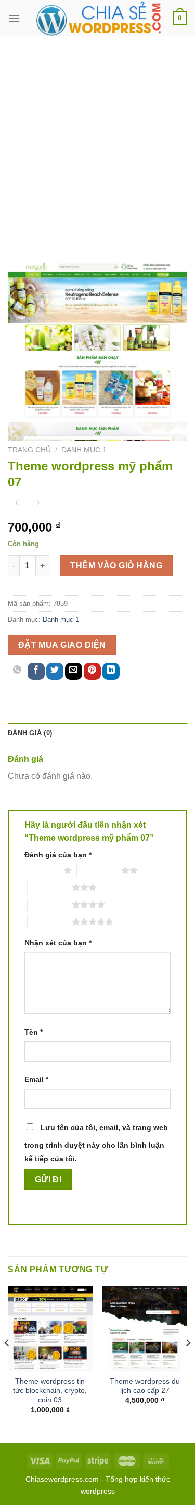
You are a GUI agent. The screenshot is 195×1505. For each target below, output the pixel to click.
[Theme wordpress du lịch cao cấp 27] (144, 1328)
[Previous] (7, 1363)
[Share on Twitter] (54, 671)
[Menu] (14, 18)
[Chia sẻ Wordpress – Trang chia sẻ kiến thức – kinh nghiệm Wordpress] (97, 18)
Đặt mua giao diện (62, 644)
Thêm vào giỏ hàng (116, 565)
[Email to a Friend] (73, 671)
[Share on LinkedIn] (111, 671)
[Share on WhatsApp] (17, 671)
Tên (33, 1032)
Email (36, 1079)
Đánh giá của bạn (58, 855)
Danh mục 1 (84, 450)
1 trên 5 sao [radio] (41, 870)
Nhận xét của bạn (58, 943)
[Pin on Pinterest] (92, 671)
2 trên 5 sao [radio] (99, 870)
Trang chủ (29, 450)
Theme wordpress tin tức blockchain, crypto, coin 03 (50, 1390)
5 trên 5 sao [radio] (50, 921)
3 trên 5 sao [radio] (50, 887)
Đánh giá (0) (30, 733)
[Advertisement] (97, 138)
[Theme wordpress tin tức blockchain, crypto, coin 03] (50, 1328)
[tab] (97, 733)
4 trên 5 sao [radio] (50, 904)
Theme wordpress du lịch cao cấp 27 (145, 1386)
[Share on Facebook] (36, 671)
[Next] (188, 1363)
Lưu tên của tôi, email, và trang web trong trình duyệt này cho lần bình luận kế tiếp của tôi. (96, 1143)
